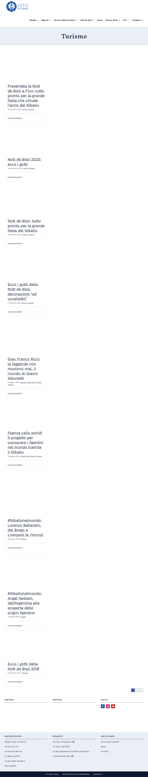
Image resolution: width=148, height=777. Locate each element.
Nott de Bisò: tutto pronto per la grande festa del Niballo (26, 226)
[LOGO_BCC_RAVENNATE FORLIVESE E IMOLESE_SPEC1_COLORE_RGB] (74, 705)
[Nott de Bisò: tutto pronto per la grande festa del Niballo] (26, 200)
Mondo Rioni (31, 382)
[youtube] (113, 706)
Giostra (23, 382)
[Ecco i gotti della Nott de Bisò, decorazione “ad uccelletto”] (26, 265)
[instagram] (108, 706)
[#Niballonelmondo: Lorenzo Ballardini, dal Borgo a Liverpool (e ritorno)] (26, 494)
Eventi (24, 109)
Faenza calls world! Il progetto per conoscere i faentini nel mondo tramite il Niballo (25, 442)
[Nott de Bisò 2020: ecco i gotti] (26, 140)
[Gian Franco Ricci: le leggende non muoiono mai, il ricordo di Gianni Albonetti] (26, 337)
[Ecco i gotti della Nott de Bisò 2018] (26, 646)
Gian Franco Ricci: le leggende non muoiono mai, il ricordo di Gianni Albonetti (24, 368)
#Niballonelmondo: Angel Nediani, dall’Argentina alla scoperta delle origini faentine (25, 603)
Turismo (31, 109)
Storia (25, 168)
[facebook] (103, 706)
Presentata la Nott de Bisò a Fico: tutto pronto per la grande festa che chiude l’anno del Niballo (26, 95)
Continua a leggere (15, 118)
